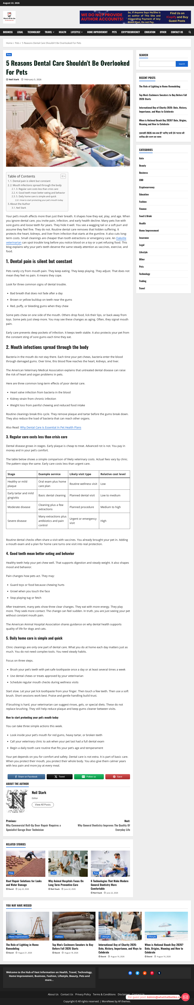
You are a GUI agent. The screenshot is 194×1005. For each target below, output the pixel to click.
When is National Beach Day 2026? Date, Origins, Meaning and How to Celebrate (163, 122)
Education (149, 32)
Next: (104, 825)
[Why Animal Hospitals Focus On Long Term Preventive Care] (68, 864)
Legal (20, 32)
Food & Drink (145, 216)
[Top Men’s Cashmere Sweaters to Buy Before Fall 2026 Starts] (73, 926)
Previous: (33, 825)
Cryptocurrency (130, 32)
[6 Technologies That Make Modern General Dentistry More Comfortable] (110, 864)
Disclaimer (124, 994)
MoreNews (108, 1001)
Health (62, 32)
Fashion (143, 201)
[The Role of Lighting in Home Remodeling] (27, 926)
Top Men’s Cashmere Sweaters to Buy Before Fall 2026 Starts (72, 946)
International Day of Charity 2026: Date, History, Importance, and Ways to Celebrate (163, 109)
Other (163, 32)
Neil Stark (14, 79)
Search (143, 55)
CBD (141, 180)
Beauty (142, 165)
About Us (53, 994)
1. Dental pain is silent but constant (30, 181)
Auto (141, 158)
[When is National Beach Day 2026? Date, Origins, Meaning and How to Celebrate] (166, 926)
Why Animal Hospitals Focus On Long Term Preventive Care (66, 883)
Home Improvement (97, 32)
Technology (34, 32)
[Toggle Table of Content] (61, 176)
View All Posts (43, 804)
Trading (142, 281)
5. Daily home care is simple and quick (36, 196)
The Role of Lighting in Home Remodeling (159, 86)
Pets (114, 32)
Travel (48, 32)
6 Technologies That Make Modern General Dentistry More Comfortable (109, 884)
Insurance (144, 237)
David (11, 889)
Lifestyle (75, 32)
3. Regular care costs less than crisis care (37, 188)
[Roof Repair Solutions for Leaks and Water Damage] (25, 864)
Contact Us (177, 32)
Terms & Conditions (104, 994)
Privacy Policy (83, 994)
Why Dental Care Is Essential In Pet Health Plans (50, 427)
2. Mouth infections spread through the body (36, 185)
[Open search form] (190, 32)
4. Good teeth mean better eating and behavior (40, 192)
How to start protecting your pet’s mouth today (41, 200)
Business (8, 32)
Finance (143, 209)
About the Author (20, 204)
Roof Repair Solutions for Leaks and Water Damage (24, 883)
